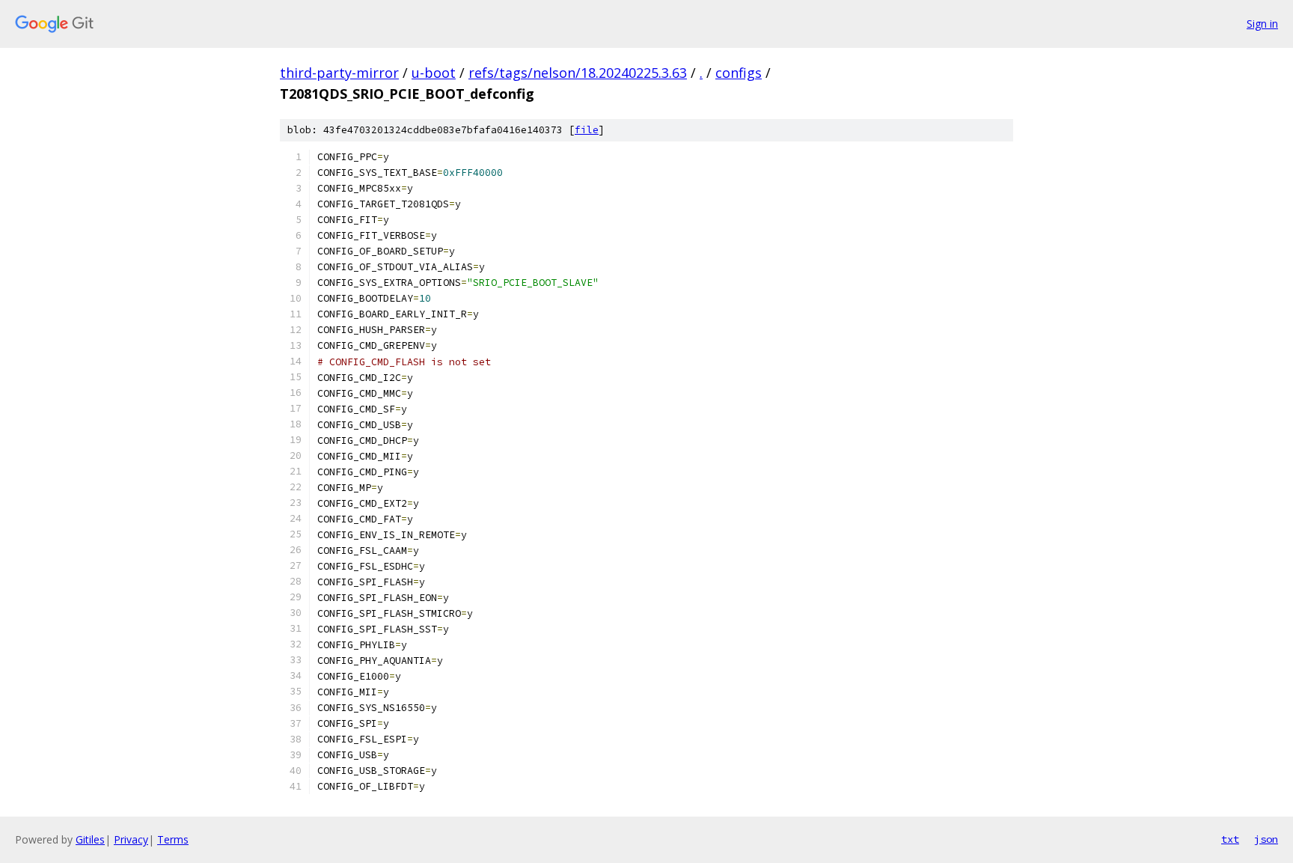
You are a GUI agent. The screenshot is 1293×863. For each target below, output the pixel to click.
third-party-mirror (339, 73)
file (587, 129)
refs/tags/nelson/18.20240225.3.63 (577, 73)
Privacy (131, 839)
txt (1230, 839)
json (1266, 839)
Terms (173, 839)
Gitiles (90, 839)
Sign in (1262, 23)
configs (738, 73)
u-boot (434, 73)
